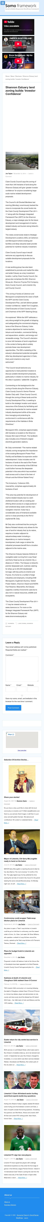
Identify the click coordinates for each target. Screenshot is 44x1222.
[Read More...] (21, 884)
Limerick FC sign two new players (17, 1155)
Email (19, 685)
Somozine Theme (22, 1215)
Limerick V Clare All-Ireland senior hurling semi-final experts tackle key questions (21, 1094)
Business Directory (10, 1205)
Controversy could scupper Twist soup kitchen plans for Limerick (20, 919)
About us (7, 1202)
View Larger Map (22, 750)
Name (8, 685)
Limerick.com (22, 7)
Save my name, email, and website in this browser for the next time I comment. (21, 700)
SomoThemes (34, 1215)
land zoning (22, 623)
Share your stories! (12, 797)
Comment (10, 655)
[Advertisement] (22, 126)
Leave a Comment (30, 865)
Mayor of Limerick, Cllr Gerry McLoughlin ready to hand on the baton (20, 859)
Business (11, 623)
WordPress (19, 1218)
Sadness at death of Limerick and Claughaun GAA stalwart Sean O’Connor (20, 979)
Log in (26, 1218)
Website (30, 685)
